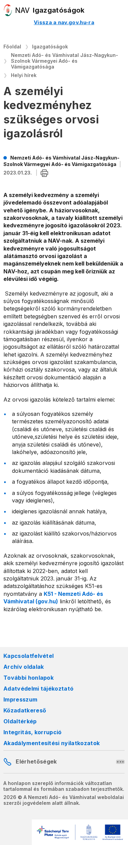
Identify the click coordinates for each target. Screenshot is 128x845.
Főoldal (12, 46)
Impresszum (20, 699)
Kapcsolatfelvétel (28, 655)
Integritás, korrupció (32, 732)
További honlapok (28, 677)
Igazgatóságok (50, 46)
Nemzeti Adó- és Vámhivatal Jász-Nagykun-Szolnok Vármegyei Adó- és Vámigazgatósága (64, 61)
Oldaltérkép (20, 721)
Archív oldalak (23, 666)
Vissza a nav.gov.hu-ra (64, 22)
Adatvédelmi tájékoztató (38, 688)
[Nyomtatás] (44, 173)
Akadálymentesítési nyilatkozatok (51, 743)
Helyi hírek (24, 75)
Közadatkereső (24, 710)
